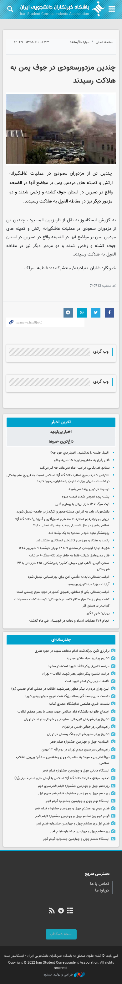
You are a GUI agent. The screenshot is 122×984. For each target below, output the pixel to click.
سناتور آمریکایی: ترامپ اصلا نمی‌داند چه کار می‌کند (74, 468)
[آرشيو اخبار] (70, 911)
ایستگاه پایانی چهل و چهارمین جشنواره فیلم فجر (76, 770)
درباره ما (102, 890)
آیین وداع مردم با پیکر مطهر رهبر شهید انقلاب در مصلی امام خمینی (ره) (60, 689)
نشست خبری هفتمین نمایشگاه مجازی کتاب (79, 704)
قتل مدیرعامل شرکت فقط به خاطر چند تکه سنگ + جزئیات (69, 555)
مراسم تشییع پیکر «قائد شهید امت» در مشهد (78, 666)
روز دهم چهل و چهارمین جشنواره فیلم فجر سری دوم (73, 786)
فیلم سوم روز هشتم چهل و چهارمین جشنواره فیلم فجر (71, 808)
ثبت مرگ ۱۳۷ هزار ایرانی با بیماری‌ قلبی (82, 504)
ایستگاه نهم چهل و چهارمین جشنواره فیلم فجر (77, 801)
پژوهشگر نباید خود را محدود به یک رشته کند (78, 533)
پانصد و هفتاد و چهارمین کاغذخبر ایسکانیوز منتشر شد (72, 540)
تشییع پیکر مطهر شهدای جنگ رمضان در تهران (78, 734)
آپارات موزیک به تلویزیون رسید (88, 584)
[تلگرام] (61, 911)
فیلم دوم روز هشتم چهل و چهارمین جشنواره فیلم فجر (72, 816)
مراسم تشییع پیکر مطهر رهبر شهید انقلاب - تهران (75, 673)
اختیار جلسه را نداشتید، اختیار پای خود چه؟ (79, 452)
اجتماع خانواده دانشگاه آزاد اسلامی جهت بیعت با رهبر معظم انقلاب (63, 711)
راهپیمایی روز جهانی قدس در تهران (85, 726)
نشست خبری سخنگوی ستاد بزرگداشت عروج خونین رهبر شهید (67, 696)
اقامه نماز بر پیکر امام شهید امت (87, 681)
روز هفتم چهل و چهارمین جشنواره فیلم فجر (79, 831)
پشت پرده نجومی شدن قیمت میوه (85, 496)
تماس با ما (99, 884)
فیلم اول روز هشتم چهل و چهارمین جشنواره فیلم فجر (72, 823)
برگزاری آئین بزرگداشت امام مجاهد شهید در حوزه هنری (72, 651)
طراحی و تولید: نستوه (58, 974)
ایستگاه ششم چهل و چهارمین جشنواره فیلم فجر (76, 839)
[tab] (61, 422)
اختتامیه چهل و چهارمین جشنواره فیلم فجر (79, 742)
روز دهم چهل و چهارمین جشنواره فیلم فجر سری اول (73, 793)
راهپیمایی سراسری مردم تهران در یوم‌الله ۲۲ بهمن (75, 749)
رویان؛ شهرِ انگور (98, 613)
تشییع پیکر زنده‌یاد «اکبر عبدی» (88, 658)
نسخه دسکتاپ (61, 934)
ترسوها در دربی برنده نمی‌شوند (89, 489)
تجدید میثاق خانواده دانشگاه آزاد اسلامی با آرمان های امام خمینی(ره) (61, 778)
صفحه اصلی (104, 42)
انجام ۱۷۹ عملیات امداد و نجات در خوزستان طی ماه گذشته (69, 621)
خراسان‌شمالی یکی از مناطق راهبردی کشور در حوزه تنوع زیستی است (63, 592)
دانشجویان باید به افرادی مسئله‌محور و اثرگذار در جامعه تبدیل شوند (63, 511)
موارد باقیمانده (79, 42)
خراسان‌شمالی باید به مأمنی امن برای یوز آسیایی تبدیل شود (68, 577)
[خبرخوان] (52, 911)
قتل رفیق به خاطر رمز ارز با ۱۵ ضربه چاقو (81, 460)
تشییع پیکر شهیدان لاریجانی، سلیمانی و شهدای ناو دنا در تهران (66, 719)
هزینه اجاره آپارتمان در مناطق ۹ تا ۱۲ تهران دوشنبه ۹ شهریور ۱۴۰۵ (64, 548)
